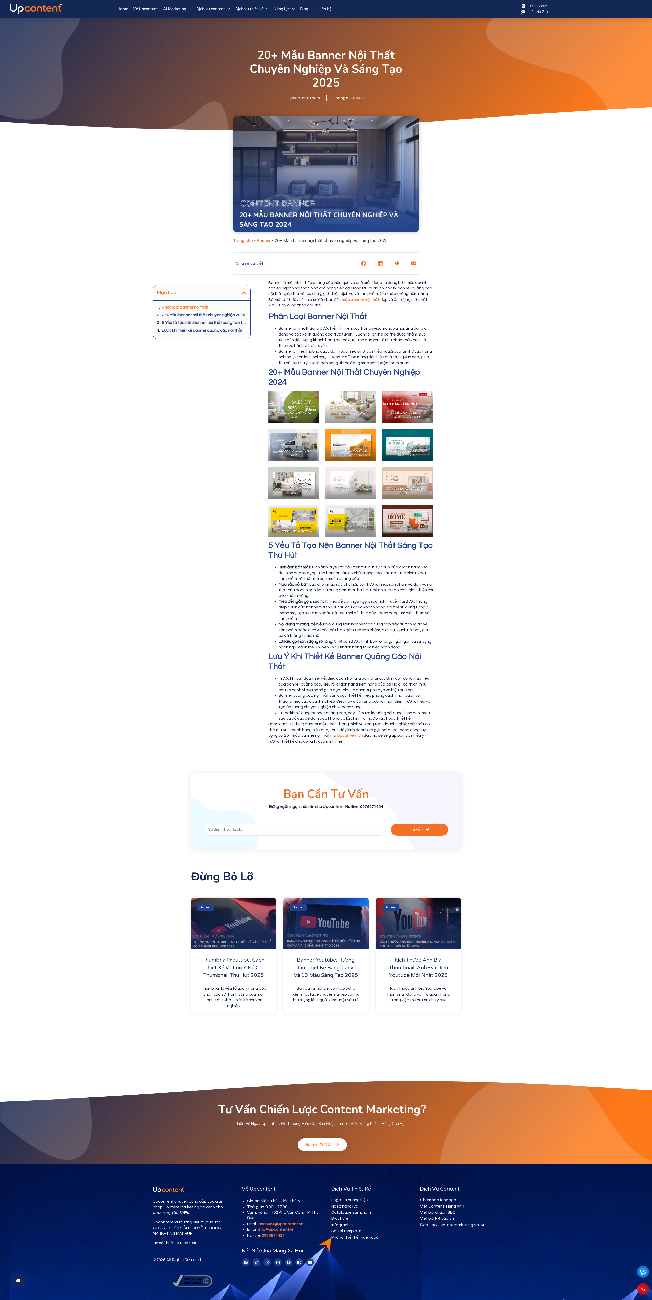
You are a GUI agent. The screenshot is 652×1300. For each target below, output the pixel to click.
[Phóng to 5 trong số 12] (369, 435)
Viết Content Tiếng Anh (442, 1206)
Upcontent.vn (350, 735)
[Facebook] (246, 1262)
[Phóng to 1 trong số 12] (312, 397)
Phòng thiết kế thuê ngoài (355, 1237)
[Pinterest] (288, 1262)
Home (122, 9)
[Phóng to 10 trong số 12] (312, 511)
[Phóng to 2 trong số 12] (369, 397)
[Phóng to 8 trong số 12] (369, 473)
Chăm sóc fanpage (438, 1200)
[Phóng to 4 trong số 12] (312, 435)
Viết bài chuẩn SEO (438, 1212)
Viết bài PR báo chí (437, 1218)
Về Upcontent (145, 9)
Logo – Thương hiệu (349, 1200)
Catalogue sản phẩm (351, 1212)
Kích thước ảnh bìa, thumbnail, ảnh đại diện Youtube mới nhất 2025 (418, 968)
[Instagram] (278, 1262)
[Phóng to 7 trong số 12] (312, 473)
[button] (363, 263)
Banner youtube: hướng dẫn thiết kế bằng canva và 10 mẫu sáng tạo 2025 (326, 968)
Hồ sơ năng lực (344, 1206)
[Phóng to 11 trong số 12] (369, 511)
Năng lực (282, 9)
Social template (346, 1231)
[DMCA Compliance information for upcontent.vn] (192, 1285)
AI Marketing (174, 9)
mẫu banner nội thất (360, 300)
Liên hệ (324, 9)
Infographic (342, 1225)
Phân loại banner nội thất (185, 307)
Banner (264, 240)
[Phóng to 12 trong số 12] (426, 511)
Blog (304, 9)
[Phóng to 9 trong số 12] (426, 473)
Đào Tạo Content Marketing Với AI (452, 1225)
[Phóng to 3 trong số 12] (426, 397)
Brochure (339, 1218)
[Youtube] (310, 1262)
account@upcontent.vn (280, 1224)
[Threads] (267, 1262)
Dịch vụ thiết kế (249, 9)
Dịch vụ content (210, 9)
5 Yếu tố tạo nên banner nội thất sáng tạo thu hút (204, 322)
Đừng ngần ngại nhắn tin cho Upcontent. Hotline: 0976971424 (326, 807)
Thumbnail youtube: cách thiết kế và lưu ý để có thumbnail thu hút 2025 (233, 968)
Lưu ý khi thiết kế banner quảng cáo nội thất (202, 330)
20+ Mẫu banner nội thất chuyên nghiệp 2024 (203, 315)
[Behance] (299, 1262)
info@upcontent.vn (276, 1229)
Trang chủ (243, 240)
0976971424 (273, 1235)
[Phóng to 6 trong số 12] (426, 435)
